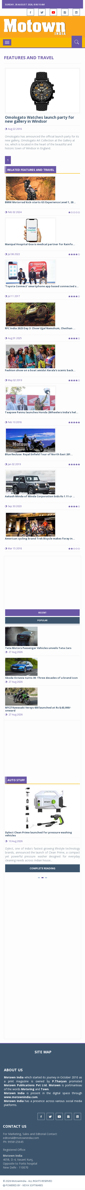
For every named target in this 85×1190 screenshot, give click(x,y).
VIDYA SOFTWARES (32, 1185)
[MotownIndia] (42, 27)
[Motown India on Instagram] (64, 12)
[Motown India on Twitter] (41, 12)
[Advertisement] (42, 581)
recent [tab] (42, 612)
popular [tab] (42, 620)
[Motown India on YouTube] (53, 12)
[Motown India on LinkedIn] (76, 12)
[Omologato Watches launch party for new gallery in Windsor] (42, 90)
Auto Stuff (16, 780)
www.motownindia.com (21, 1097)
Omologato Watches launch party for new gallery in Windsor (39, 119)
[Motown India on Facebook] (30, 12)
